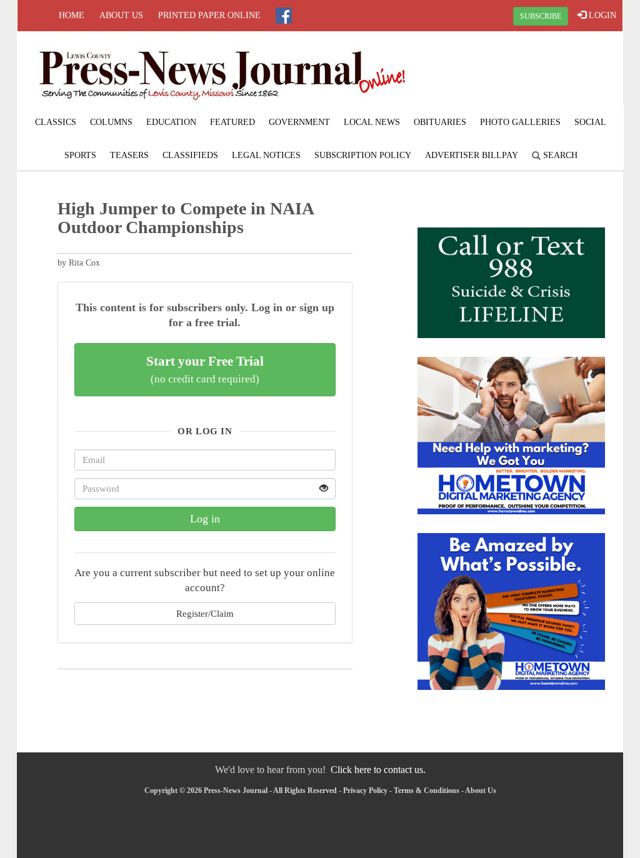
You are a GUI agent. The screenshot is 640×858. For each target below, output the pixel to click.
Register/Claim (205, 613)
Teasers (129, 155)
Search (559, 155)
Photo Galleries (520, 122)
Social (590, 122)
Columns (111, 122)
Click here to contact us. (378, 769)
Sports (80, 155)
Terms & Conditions (426, 790)
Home (71, 15)
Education (171, 122)
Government (299, 122)
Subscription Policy (362, 155)
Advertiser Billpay (471, 155)
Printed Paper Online (209, 15)
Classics (55, 122)
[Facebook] (283, 15)
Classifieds (190, 155)
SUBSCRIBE (540, 16)
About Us (121, 15)
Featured (232, 122)
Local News (372, 122)
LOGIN (601, 15)
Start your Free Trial (205, 369)
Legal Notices (266, 155)
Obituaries (440, 122)
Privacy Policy (365, 790)
